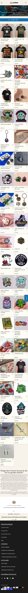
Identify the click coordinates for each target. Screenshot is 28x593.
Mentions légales (5, 547)
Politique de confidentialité (7, 550)
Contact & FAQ (5, 527)
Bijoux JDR (15, 12)
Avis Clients (4, 537)
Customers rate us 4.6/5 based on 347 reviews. (14, 517)
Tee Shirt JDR (4, 12)
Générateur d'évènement (7, 570)
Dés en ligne (4, 563)
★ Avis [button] (26, 298)
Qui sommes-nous (5, 534)
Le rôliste (6, 585)
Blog (2, 540)
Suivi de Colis (4, 530)
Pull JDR (10, 12)
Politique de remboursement (8, 553)
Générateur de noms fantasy (8, 566)
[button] (12, 39)
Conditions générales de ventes (8, 557)
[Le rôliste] (14, 2)
